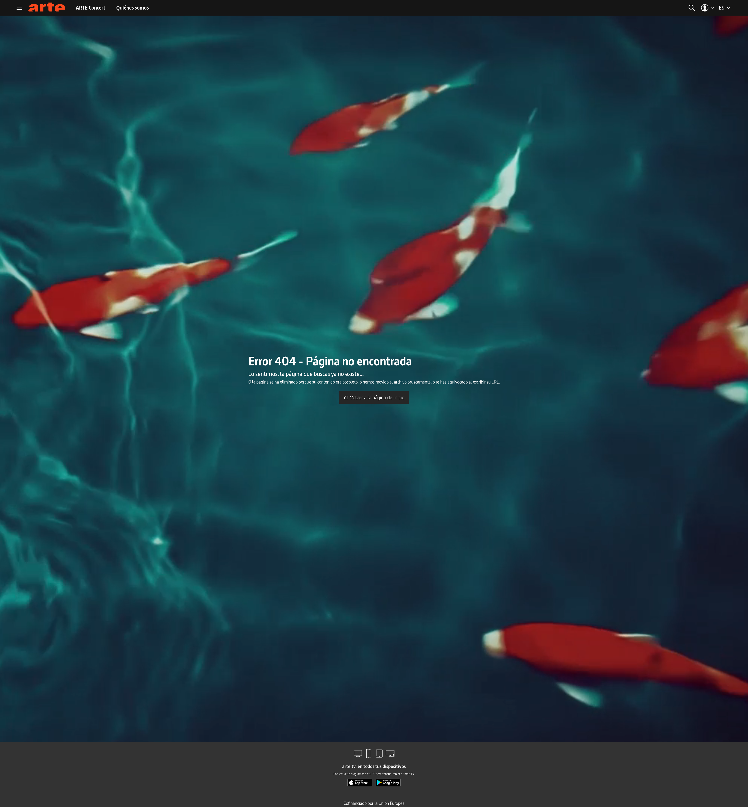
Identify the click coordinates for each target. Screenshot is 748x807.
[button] (646, 8)
